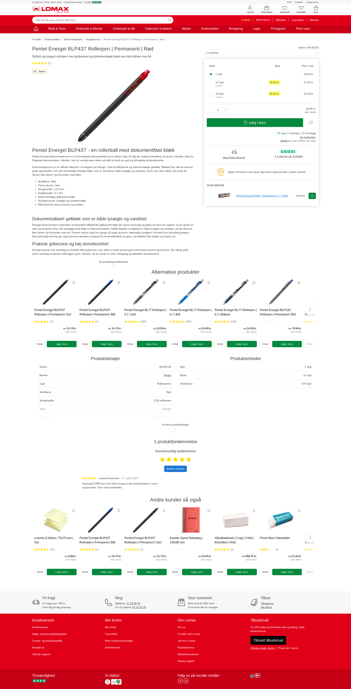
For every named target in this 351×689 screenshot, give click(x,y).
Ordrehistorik (112, 647)
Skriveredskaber (73, 39)
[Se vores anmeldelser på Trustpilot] (39, 681)
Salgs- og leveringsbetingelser (49, 633)
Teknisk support (41, 654)
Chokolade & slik (124, 28)
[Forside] (36, 29)
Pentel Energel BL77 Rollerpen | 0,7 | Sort (145, 312)
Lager (257, 28)
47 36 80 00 (133, 603)
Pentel (167, 375)
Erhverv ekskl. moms (262, 648)
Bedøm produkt (175, 468)
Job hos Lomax (186, 640)
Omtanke (299, 2)
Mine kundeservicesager (119, 640)
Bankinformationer (188, 654)
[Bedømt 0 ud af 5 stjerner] (267, 321)
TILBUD (245, 19)
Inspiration (298, 19)
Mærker (314, 19)
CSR (289, 2)
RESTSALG (263, 19)
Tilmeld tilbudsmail (268, 640)
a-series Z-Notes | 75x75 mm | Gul (53, 540)
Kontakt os (38, 647)
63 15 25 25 (139, 607)
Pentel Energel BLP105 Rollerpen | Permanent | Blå (278, 312)
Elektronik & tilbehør (89, 28)
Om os (181, 627)
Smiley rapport (186, 661)
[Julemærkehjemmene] (107, 682)
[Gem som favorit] (74, 282)
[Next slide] (310, 309)
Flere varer (303, 28)
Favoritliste (111, 633)
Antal (40, 343)
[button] (39, 72)
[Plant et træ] (116, 682)
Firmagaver (278, 28)
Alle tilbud (266, 607)
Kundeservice (313, 2)
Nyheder (281, 19)
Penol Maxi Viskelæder (275, 538)
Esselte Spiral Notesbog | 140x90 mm (186, 540)
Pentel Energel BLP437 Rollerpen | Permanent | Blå (97, 312)
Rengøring (236, 28)
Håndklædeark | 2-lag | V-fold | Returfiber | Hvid (234, 540)
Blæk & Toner (57, 28)
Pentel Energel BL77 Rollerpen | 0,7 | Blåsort (236, 312)
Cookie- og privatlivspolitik (47, 640)
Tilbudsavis (267, 603)
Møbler (186, 28)
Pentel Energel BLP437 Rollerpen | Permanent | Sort (52, 312)
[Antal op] (225, 110)
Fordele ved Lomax (189, 633)
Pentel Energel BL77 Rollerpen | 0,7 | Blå (191, 312)
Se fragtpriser (308, 137)
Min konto (110, 627)
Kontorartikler (210, 28)
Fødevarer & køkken (158, 28)
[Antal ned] (210, 110)
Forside (36, 39)
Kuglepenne (93, 39)
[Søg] (169, 20)
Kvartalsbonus (186, 647)
